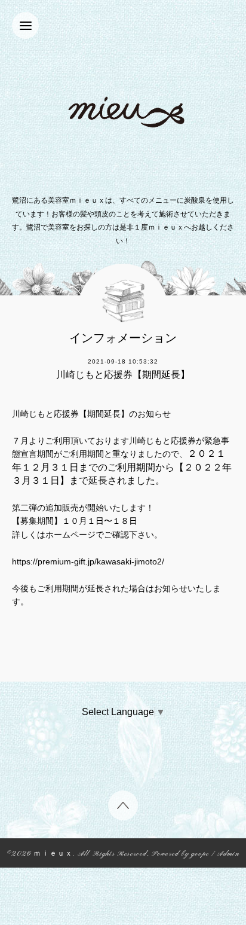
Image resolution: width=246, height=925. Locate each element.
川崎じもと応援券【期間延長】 (123, 375)
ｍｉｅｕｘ (53, 854)
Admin (228, 854)
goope (200, 854)
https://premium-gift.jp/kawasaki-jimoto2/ (88, 561)
